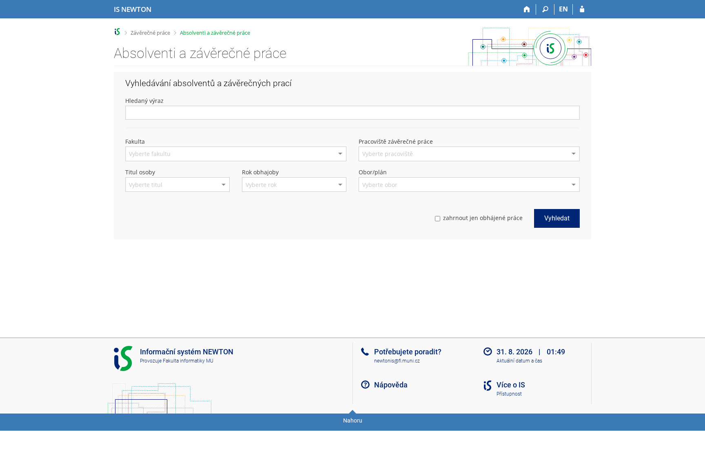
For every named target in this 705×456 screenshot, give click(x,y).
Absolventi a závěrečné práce (215, 32)
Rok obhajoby (260, 172)
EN (563, 8)
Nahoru (352, 420)
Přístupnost (509, 394)
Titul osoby (140, 172)
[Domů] (527, 9)
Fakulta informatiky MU (188, 361)
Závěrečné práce (150, 32)
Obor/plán (373, 172)
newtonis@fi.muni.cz (397, 361)
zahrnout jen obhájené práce (483, 218)
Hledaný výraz (144, 101)
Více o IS (511, 384)
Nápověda (391, 384)
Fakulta (135, 141)
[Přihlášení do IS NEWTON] (582, 9)
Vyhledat (557, 218)
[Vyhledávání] (545, 9)
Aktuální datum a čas (519, 361)
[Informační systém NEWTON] (117, 31)
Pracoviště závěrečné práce (396, 141)
